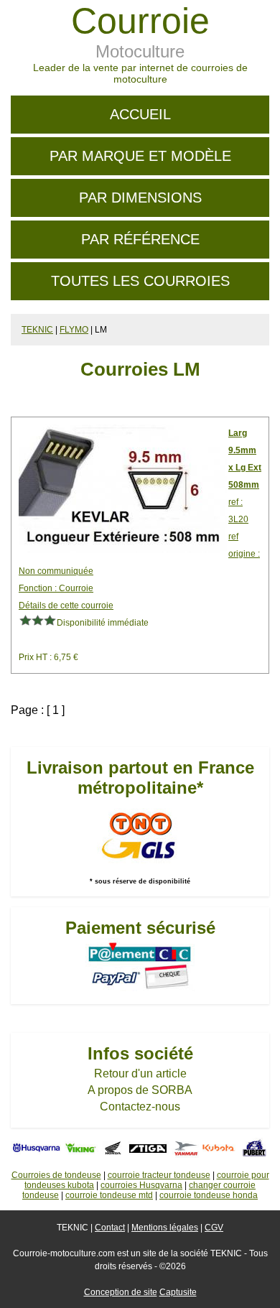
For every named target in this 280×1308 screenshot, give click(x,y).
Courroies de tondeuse (56, 1175)
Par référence (140, 239)
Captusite (178, 1292)
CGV (214, 1228)
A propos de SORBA (140, 1090)
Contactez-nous (140, 1106)
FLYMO (74, 330)
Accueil (140, 114)
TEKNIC (37, 330)
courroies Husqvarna (141, 1185)
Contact (110, 1228)
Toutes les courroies (140, 281)
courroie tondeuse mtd (109, 1195)
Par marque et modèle (140, 156)
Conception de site (120, 1292)
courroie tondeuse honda (208, 1195)
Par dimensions (140, 197)
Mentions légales (164, 1228)
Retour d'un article (140, 1073)
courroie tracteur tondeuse (159, 1175)
